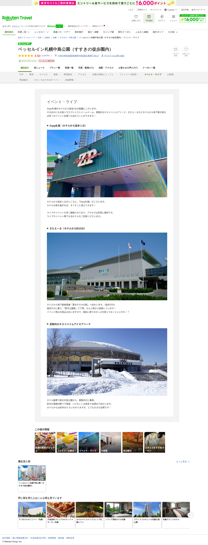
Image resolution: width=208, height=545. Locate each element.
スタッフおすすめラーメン (46, 80)
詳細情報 (69, 80)
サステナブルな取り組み (114, 56)
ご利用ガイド (141, 10)
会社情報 (6, 538)
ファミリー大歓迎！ (129, 74)
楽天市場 (185, 10)
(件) (45, 56)
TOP (21, 74)
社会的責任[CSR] (38, 538)
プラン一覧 (54, 68)
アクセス (82, 74)
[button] (44, 467)
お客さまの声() (128, 68)
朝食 (56, 74)
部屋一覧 (69, 68)
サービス (43, 74)
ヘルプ (130, 10)
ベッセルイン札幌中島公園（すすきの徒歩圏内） (65, 49)
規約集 (61, 538)
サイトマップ (155, 10)
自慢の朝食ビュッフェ (103, 74)
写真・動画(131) (86, 68)
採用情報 (52, 538)
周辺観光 (68, 74)
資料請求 (70, 538)
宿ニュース (39, 68)
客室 (31, 74)
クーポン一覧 (149, 68)
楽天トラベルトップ (26, 38)
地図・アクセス (106, 68)
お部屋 (170, 74)
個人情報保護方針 (20, 538)
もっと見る (181, 461)
